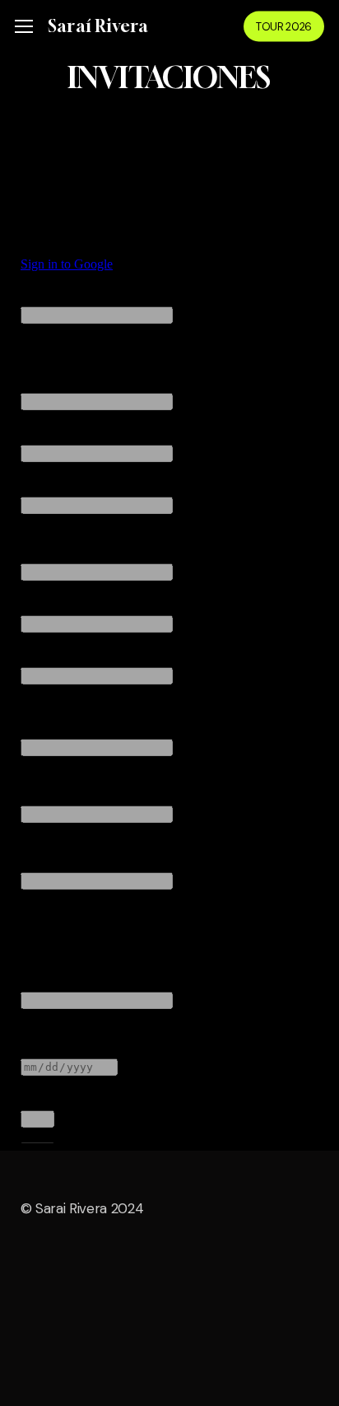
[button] (24, 26)
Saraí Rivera (98, 26)
